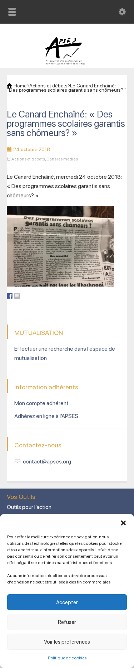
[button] (123, 523)
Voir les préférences (67, 642)
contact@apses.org (47, 461)
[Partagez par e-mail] (17, 296)
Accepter (67, 602)
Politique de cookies (67, 657)
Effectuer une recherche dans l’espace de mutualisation (64, 353)
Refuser (67, 622)
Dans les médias (62, 159)
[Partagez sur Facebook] (10, 296)
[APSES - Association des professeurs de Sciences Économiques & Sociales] (67, 62)
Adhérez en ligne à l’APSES (46, 416)
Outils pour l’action (29, 507)
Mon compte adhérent (41, 403)
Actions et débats (28, 159)
